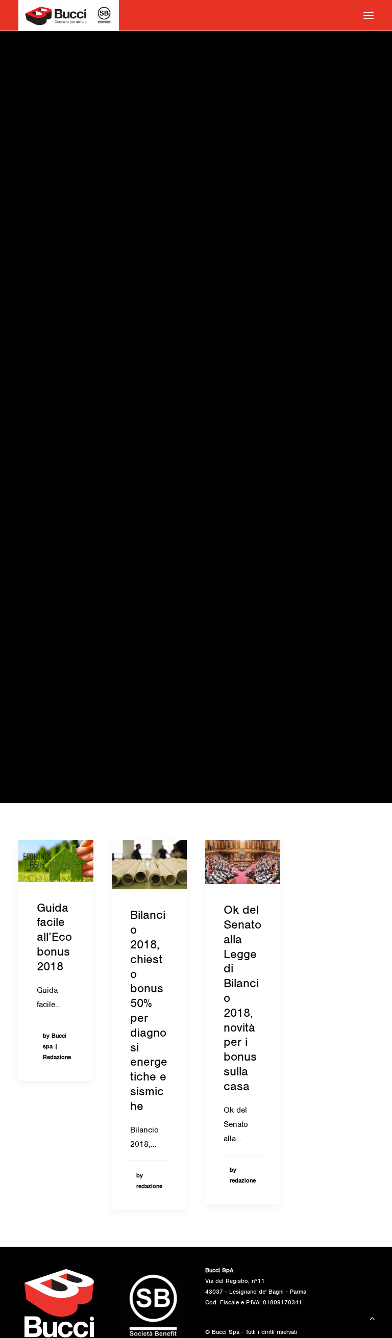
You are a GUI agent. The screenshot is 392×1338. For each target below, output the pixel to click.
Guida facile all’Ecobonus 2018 (54, 937)
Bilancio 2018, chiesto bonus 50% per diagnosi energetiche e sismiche (148, 1010)
